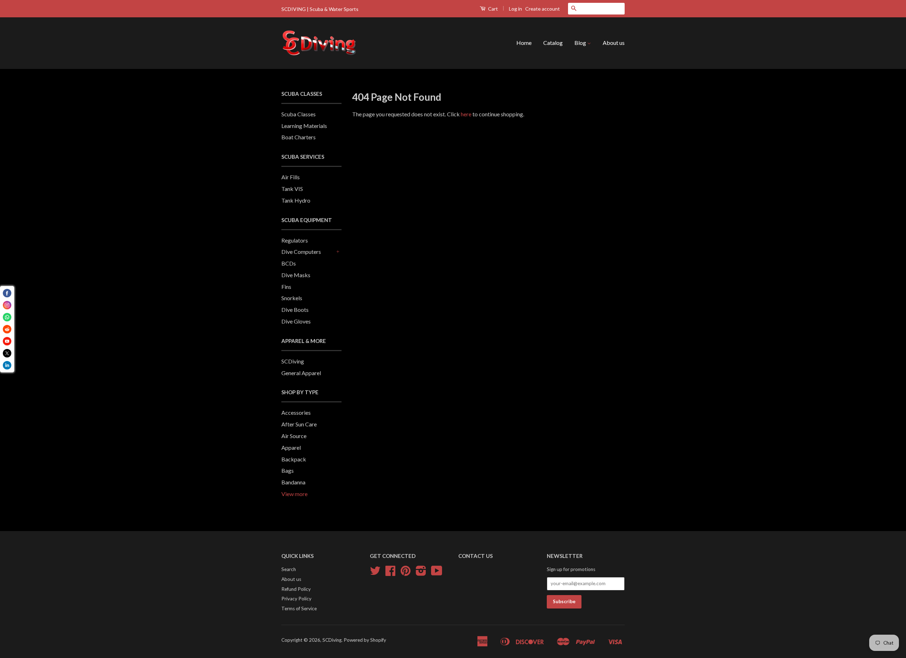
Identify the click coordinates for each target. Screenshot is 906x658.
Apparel (291, 447)
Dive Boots (295, 309)
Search (288, 569)
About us (614, 42)
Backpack (293, 459)
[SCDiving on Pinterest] (405, 573)
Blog (580, 42)
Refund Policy (296, 589)
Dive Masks (295, 275)
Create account (542, 9)
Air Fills (290, 177)
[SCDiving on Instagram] (420, 573)
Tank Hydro (295, 200)
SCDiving (292, 361)
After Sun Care (299, 424)
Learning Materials (304, 125)
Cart (492, 9)
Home (524, 42)
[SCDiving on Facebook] (390, 573)
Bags (287, 470)
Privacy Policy (296, 598)
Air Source (293, 435)
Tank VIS (292, 188)
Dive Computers (301, 251)
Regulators (294, 240)
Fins (286, 286)
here (466, 114)
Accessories (296, 412)
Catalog (553, 42)
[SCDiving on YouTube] (436, 573)
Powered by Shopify (365, 640)
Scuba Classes (298, 114)
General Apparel (301, 372)
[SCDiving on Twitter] (375, 573)
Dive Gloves (296, 321)
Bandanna (293, 482)
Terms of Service (299, 608)
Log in (515, 9)
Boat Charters (298, 137)
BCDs (288, 263)
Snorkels (291, 298)
